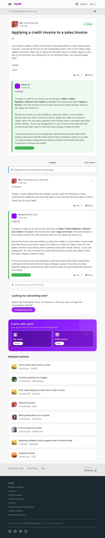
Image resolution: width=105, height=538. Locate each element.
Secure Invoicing (27, 402)
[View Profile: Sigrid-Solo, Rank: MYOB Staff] (14, 417)
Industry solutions (15, 511)
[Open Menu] (95, 11)
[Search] (76, 4)
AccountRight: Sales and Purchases (24, 11)
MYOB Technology (32, 523)
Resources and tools (16, 515)
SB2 (21, 23)
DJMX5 (34, 368)
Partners (11, 503)
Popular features (15, 495)
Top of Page (32, 468)
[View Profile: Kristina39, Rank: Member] (14, 442)
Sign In (92, 4)
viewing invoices (27, 453)
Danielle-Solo (37, 431)
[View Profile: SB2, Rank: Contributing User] (15, 24)
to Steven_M (43, 180)
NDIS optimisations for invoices (34, 415)
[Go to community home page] (17, 4)
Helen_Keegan (38, 381)
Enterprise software (16, 499)
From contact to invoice (30, 428)
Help (43, 468)
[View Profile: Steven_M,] (17, 86)
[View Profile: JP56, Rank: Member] (14, 455)
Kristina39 (33, 444)
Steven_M (25, 85)
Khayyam (36, 393)
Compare (12, 491)
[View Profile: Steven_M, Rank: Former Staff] (14, 216)
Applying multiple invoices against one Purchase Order (45, 440)
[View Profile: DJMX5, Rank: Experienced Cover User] (14, 366)
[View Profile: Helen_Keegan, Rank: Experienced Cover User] (14, 379)
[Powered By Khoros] (90, 470)
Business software (15, 487)
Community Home (15, 468)
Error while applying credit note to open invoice (42, 390)
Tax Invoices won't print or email (34, 365)
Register (84, 4)
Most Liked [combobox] (91, 162)
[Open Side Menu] (10, 4)
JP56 (33, 456)
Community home (23, 309)
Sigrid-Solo (36, 418)
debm (34, 406)
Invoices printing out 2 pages (33, 377)
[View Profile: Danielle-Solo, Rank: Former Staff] (14, 429)
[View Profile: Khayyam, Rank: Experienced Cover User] (14, 392)
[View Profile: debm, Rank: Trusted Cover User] (14, 404)
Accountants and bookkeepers (21, 507)
